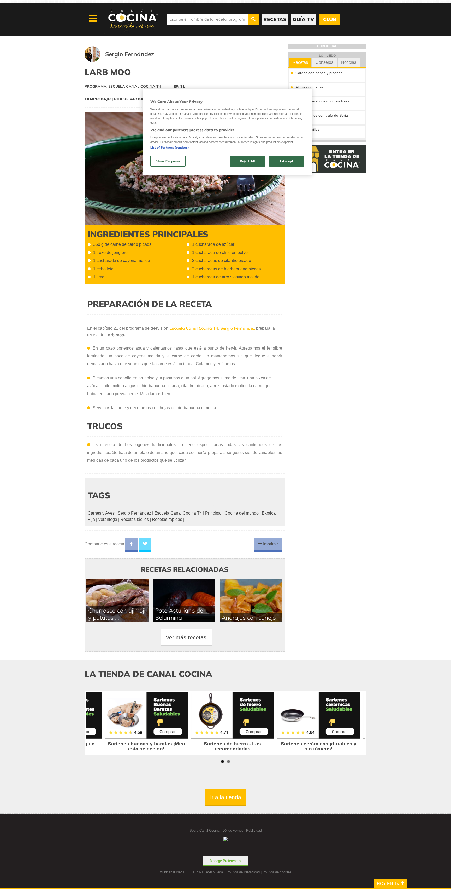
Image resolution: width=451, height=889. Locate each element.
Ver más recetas (186, 637)
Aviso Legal (215, 872)
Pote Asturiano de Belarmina (179, 614)
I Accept (286, 161)
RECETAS (275, 19)
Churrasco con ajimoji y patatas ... (116, 614)
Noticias (348, 62)
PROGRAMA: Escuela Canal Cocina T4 (123, 86)
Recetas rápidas (167, 519)
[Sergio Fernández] (125, 60)
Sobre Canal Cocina (204, 831)
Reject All (247, 161)
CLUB (329, 19)
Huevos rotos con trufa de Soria (321, 115)
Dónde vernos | (234, 831)
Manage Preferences (225, 861)
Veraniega (107, 519)
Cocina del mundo (242, 513)
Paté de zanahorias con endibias (322, 101)
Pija (91, 519)
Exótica (269, 513)
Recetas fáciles (134, 519)
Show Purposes (168, 161)
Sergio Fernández (134, 513)
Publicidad (254, 831)
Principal (213, 513)
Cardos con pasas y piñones (318, 73)
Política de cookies (277, 872)
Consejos (324, 62)
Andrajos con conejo (249, 617)
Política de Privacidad (243, 872)
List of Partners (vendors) (169, 147)
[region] (227, 132)
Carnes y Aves (101, 513)
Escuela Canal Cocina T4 (178, 513)
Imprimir (270, 544)
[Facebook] (131, 545)
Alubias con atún (309, 87)
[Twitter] (145, 545)
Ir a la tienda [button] (225, 797)
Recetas (300, 62)
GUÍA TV (303, 19)
